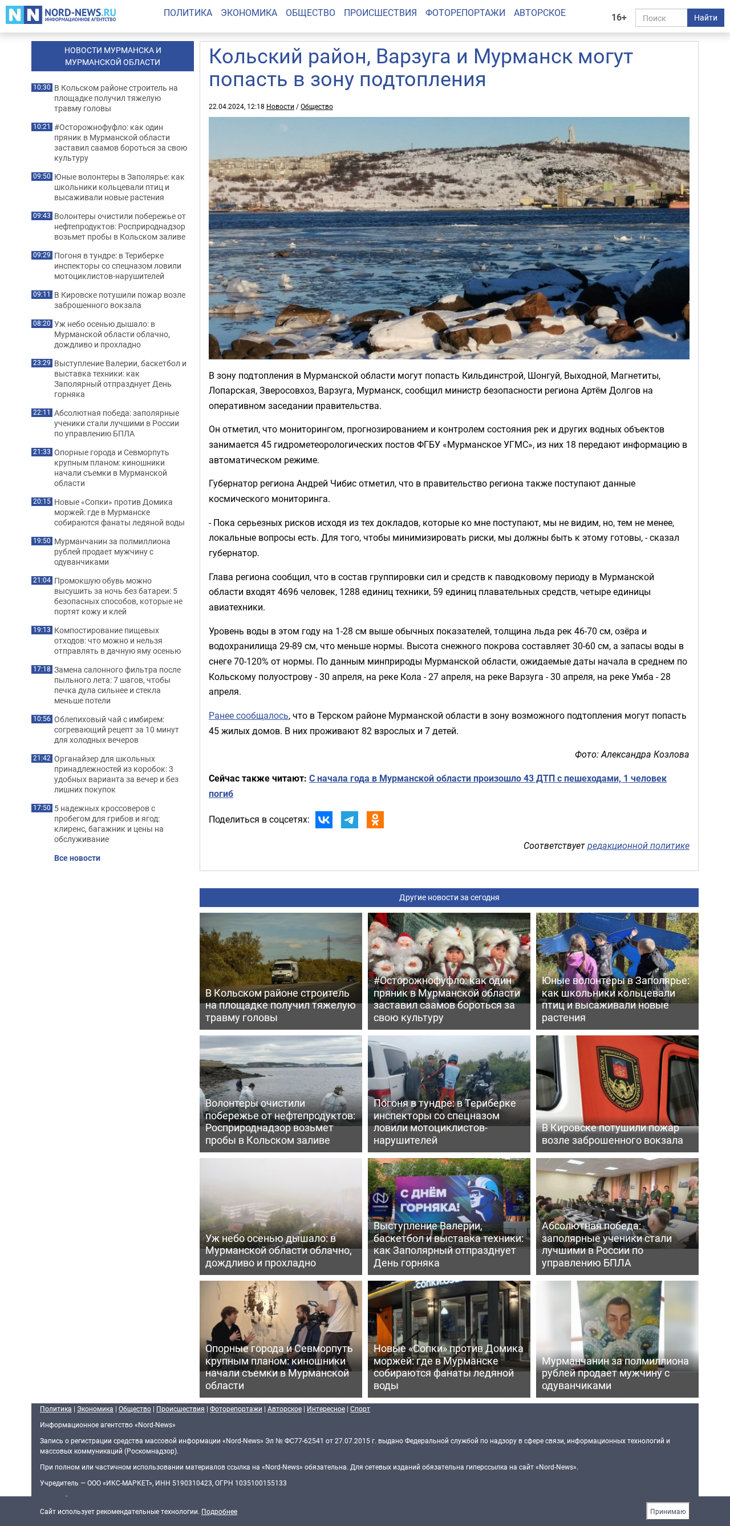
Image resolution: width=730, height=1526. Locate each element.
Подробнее (219, 1511)
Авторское (540, 12)
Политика (188, 12)
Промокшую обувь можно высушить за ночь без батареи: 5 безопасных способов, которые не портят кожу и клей (118, 596)
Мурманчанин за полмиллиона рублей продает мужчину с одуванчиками (112, 551)
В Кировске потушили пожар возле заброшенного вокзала (119, 300)
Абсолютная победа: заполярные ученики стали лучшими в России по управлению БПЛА (116, 423)
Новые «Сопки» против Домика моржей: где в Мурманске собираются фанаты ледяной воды (119, 512)
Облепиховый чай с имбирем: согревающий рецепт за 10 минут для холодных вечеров (116, 729)
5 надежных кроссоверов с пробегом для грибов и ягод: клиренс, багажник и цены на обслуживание (109, 823)
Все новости (77, 858)
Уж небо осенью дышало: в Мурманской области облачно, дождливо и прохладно (112, 334)
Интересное (326, 1408)
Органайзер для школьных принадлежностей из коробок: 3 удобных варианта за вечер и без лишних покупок (116, 774)
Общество (310, 12)
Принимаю (668, 1511)
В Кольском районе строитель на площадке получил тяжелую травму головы (116, 98)
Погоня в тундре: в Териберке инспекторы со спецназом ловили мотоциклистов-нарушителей (117, 265)
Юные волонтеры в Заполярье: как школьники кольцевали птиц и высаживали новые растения (119, 187)
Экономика (249, 12)
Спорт (360, 1408)
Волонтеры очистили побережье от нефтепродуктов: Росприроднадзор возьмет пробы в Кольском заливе (120, 226)
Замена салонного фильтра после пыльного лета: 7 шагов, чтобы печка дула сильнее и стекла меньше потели (117, 685)
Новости (280, 106)
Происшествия (380, 12)
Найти (705, 17)
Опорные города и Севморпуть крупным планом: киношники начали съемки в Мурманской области (111, 467)
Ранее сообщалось (249, 715)
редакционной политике (638, 845)
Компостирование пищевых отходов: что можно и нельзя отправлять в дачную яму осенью (117, 640)
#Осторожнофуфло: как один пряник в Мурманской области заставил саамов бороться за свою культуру (120, 142)
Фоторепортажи (465, 12)
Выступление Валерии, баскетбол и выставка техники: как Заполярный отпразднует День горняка (120, 378)
